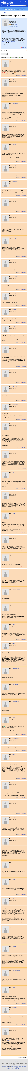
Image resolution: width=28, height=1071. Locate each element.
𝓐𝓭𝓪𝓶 (14, 717)
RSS (17, 1066)
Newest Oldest (19, 57)
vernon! (14, 513)
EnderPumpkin (15, 215)
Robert (14, 624)
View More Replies (22, 1057)
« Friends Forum (4, 12)
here (8, 1040)
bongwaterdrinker (16, 19)
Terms (20, 1066)
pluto (13, 782)
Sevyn (14, 492)
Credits (14, 1066)
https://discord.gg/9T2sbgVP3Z (8, 41)
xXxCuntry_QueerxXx (16, 589)
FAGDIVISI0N (15, 1007)
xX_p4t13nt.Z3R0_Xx (16, 970)
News (5, 1066)
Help (20, 1)
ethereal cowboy (16, 103)
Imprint (25, 1066)
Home (3, 8)
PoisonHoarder (15, 605)
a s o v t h (14, 346)
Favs (12, 9)
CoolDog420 (15, 238)
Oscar (14, 643)
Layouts (9, 9)
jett (13, 898)
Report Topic (24, 47)
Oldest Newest (10, 57)
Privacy (22, 1066)
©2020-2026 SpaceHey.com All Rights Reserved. (14, 1068)
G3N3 (14, 879)
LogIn (23, 1)
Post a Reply (4, 53)
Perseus (14, 838)
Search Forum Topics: (5, 5)
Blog (17, 8)
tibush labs (17, 1061)
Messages (14, 8)
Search (25, 5)
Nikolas (14, 754)
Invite (15, 9)
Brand (12, 1066)
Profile (17, 26)
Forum (24, 8)
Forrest (14, 423)
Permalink (18, 75)
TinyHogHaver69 (16, 684)
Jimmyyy (14, 987)
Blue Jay (14, 144)
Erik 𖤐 (14, 326)
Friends (15, 24)
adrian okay (15, 79)
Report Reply (24, 75)
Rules (7, 1066)
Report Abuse (11, 1067)
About (23, 9)
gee (13, 472)
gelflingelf (14, 309)
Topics (12, 26)
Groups (5, 9)
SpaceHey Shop (19, 1067)
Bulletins (20, 8)
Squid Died (15, 181)
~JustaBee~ (15, 946)
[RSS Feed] (26, 50)
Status (15, 1067)
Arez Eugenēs (15, 404)
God (13, 370)
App (17, 9)
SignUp (25, 1)
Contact (7, 1067)
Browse (6, 8)
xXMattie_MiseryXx (16, 386)
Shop (20, 9)
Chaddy (14, 817)
